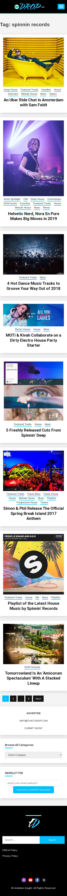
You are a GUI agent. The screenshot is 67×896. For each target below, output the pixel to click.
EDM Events (10, 203)
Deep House (11, 89)
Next (38, 698)
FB (37, 880)
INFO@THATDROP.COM (33, 720)
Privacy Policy (10, 855)
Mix (37, 597)
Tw (44, 880)
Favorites (25, 203)
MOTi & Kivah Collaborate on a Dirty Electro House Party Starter (33, 340)
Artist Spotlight (12, 199)
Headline (46, 89)
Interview (13, 93)
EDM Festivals (32, 667)
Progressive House (27, 502)
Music (43, 93)
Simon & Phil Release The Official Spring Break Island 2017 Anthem (33, 513)
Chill (25, 199)
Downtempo (54, 199)
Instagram (24, 880)
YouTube (30, 880)
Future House (50, 493)
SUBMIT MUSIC (33, 728)
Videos (53, 93)
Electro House (22, 329)
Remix (46, 207)
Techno (44, 502)
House (57, 89)
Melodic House (29, 93)
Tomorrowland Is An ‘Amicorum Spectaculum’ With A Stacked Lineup (33, 678)
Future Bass (34, 493)
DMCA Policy (9, 850)
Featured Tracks (29, 89)
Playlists (51, 498)
